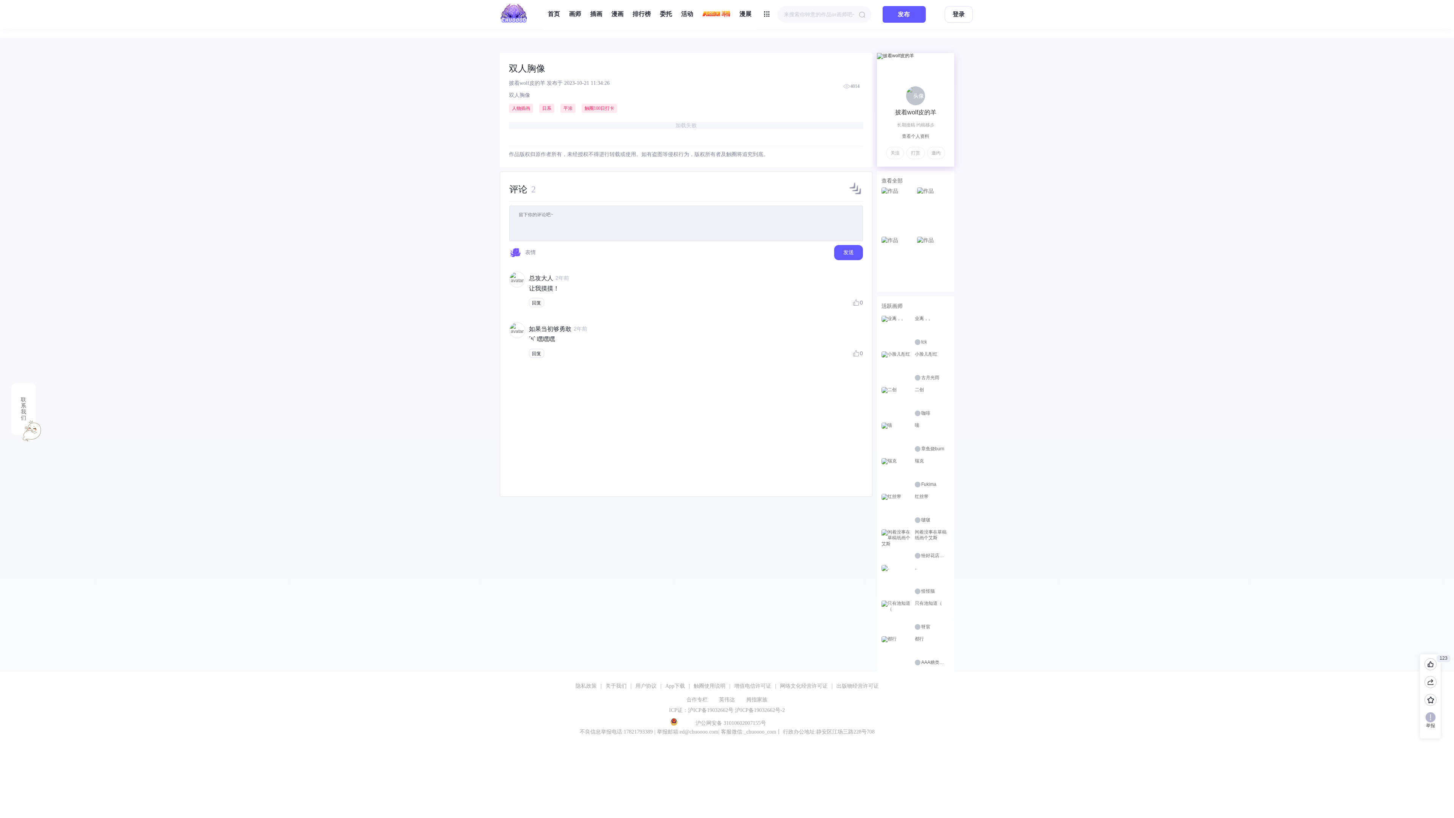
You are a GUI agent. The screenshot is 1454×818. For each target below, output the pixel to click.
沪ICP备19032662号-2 (760, 710)
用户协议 (646, 686)
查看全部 (892, 181)
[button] (855, 194)
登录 (959, 14)
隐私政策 (586, 686)
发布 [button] (904, 14)
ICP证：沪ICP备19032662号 (701, 710)
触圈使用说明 (709, 686)
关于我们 (616, 686)
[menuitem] (554, 14)
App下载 (675, 686)
